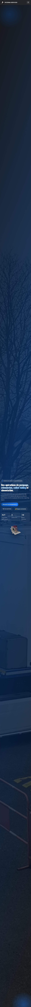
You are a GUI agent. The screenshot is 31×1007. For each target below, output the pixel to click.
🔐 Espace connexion (20, 509)
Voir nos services (7, 508)
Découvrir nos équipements (10, 504)
